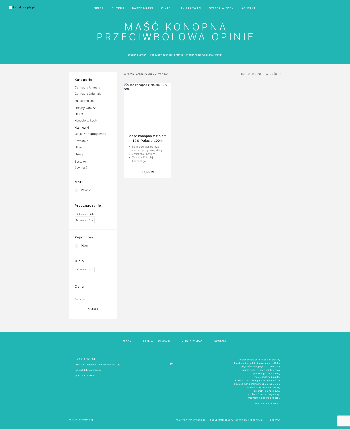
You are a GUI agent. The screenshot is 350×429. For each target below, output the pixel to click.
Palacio (86, 190)
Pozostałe (81, 141)
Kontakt (249, 8)
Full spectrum (84, 101)
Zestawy (81, 161)
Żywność (81, 167)
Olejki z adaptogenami (90, 134)
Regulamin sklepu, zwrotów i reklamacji (237, 420)
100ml (85, 245)
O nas (166, 8)
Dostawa (275, 420)
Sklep (99, 8)
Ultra (78, 147)
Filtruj (118, 8)
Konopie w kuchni (87, 120)
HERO (79, 114)
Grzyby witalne (85, 108)
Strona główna (137, 55)
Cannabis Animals (87, 87)
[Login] (323, 8)
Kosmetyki (82, 127)
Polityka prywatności (190, 420)
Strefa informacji (156, 340)
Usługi (79, 154)
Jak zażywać (190, 8)
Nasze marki (142, 8)
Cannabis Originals (88, 93)
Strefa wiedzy (221, 8)
